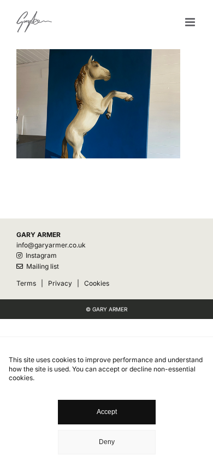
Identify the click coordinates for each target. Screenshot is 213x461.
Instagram (39, 255)
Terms (26, 283)
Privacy (60, 283)
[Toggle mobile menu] (191, 22)
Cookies (96, 283)
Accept (107, 412)
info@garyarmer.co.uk (51, 245)
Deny (107, 442)
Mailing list (41, 266)
